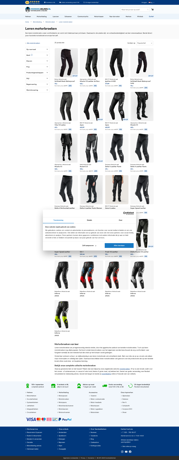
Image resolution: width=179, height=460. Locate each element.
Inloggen (144, 2)
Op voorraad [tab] (31, 49)
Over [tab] (120, 220)
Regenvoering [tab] (31, 84)
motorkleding (106, 374)
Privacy (83, 458)
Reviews (93, 432)
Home (27, 22)
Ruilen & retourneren (34, 436)
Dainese (125, 399)
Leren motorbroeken (66, 22)
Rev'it (124, 402)
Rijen (60, 446)
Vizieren (93, 396)
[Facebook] (130, 452)
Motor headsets (96, 402)
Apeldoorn (62, 436)
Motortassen (95, 406)
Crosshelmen (31, 412)
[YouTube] (126, 452)
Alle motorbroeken (33, 43)
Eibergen (62, 439)
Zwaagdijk (62, 449)
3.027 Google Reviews (35, 3)
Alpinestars (126, 396)
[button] (151, 2)
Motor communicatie (98, 399)
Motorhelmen (31, 396)
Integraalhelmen (32, 409)
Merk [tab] (28, 55)
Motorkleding (37, 22)
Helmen (30, 392)
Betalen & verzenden (34, 439)
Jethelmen (30, 406)
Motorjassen (63, 396)
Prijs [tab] (28, 67)
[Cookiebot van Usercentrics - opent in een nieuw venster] (125, 213)
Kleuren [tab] (29, 61)
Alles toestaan (119, 245)
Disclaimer (91, 458)
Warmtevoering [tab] (32, 90)
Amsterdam (62, 432)
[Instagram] (122, 452)
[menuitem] (28, 16)
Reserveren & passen (34, 432)
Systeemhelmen (32, 402)
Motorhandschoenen (66, 406)
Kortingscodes (96, 446)
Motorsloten (95, 412)
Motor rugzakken (97, 409)
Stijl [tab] (27, 78)
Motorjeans (63, 402)
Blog (92, 439)
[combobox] (135, 9)
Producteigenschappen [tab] (34, 73)
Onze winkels (63, 429)
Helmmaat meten (32, 449)
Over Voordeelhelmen (98, 429)
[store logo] (38, 9)
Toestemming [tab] (58, 220)
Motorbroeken (50, 22)
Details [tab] (89, 220)
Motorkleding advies (34, 446)
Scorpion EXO (127, 409)
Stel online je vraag (129, 446)
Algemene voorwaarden (70, 458)
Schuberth (126, 406)
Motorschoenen (64, 412)
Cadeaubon (95, 442)
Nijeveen (62, 442)
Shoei (124, 412)
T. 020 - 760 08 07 (129, 432)
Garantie (30, 442)
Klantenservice (32, 429)
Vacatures (94, 436)
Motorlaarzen (63, 409)
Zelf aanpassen (88, 245)
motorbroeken (125, 369)
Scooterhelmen (32, 399)
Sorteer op (131, 43)
